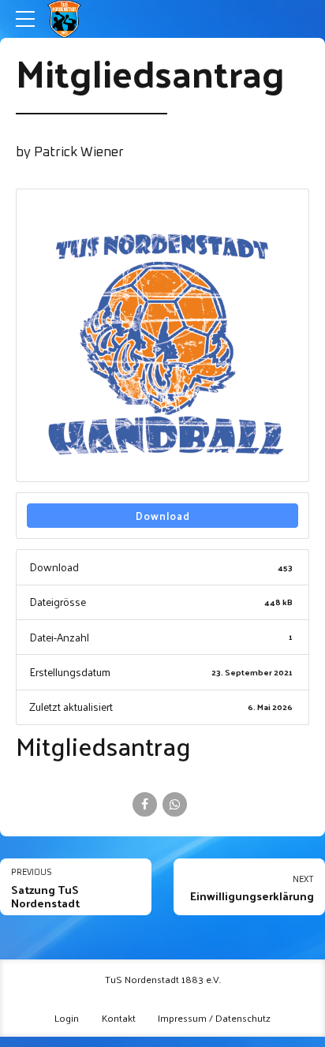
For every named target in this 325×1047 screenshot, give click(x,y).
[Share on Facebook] (145, 804)
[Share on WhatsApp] (174, 804)
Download (163, 516)
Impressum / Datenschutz (214, 1017)
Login (66, 1017)
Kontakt (119, 1017)
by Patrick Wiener (70, 152)
